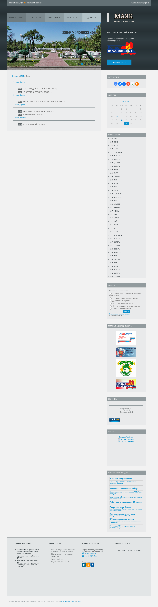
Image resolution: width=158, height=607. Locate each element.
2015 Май (113, 138)
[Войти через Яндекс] (128, 84)
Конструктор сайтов (68, 601)
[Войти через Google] (133, 84)
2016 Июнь (114, 183)
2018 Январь (115, 249)
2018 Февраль (115, 252)
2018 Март (114, 256)
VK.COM (121, 551)
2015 (22, 76)
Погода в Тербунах (126, 437)
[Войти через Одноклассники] (137, 84)
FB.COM (137, 551)
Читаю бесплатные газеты (122, 309)
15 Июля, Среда (19, 105)
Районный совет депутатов (27, 560)
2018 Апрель (115, 259)
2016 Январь (115, 166)
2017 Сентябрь (116, 235)
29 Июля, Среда (19, 82)
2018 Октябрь (115, 270)
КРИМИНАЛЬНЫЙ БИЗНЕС (34, 124)
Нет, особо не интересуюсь (122, 303)
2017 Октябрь (115, 239)
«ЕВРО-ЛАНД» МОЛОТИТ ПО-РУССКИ (38, 89)
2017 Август (114, 232)
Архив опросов (124, 314)
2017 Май (113, 221)
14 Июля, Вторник (19, 118)
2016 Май (113, 180)
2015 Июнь (114, 142)
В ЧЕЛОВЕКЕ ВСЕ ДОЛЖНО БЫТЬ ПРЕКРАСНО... (43, 102)
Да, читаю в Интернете (121, 301)
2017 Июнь (114, 225)
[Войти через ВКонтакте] (120, 84)
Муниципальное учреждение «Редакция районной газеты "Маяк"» (28, 565)
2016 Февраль (115, 169)
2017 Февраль (115, 211)
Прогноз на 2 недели (126, 441)
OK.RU (129, 551)
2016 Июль (114, 187)
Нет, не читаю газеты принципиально (126, 306)
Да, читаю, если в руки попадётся (125, 298)
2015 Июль (114, 145)
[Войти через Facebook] (124, 84)
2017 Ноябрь (115, 242)
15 (121, 116)
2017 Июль (114, 228)
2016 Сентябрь (116, 194)
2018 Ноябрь (115, 273)
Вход (147, 3)
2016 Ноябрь (115, 201)
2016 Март (114, 173)
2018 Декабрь (115, 276)
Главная (133, 3)
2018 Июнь (114, 266)
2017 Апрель (115, 218)
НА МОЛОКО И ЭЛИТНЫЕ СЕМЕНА (37, 111)
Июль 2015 (126, 102)
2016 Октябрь (115, 197)
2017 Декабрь (115, 245)
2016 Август (114, 190)
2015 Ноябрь (115, 159)
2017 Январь (115, 207)
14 (117, 116)
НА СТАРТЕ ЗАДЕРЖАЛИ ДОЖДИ (36, 92)
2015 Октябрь (115, 156)
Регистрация (141, 3)
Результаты (113, 314)
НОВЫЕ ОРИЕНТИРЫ (31, 115)
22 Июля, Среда (19, 95)
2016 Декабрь (115, 204)
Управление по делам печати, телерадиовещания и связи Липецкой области (28, 551)
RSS (25, 3)
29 (121, 123)
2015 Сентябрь (116, 152)
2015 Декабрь (115, 163)
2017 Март (114, 214)
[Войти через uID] (116, 84)
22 (121, 120)
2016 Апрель (115, 176)
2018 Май (113, 263)
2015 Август (114, 149)
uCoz (79, 601)
